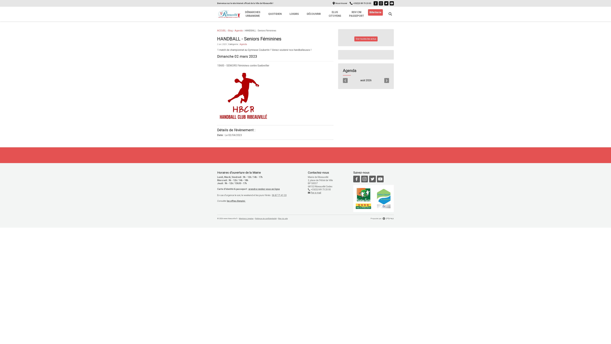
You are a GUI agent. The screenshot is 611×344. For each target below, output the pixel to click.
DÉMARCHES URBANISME (252, 14)
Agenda (243, 44)
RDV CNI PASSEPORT (356, 14)
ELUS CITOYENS (335, 14)
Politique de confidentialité (266, 219)
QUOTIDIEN (275, 13)
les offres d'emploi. (236, 201)
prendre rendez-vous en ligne (264, 189)
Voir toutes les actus (366, 39)
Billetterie (375, 12)
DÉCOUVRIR (314, 13)
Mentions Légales (246, 219)
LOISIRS (294, 13)
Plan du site (283, 219)
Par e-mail (316, 192)
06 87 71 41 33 (279, 195)
